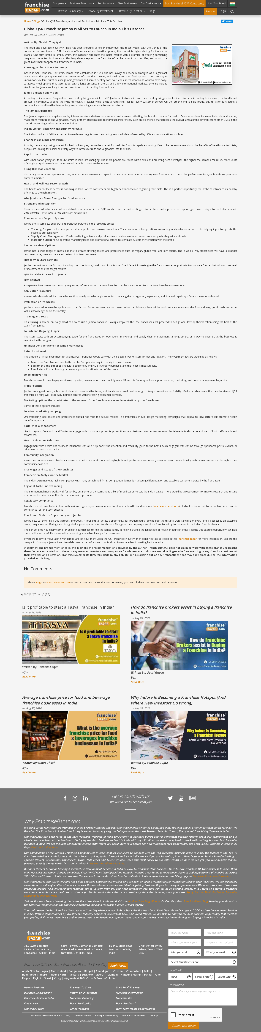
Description (176, 985)
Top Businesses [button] (149, 3)
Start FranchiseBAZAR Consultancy (184, 3)
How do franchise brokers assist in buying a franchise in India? (181, 609)
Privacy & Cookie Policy (106, 1015)
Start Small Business (128, 987)
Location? (174, 970)
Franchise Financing (82, 998)
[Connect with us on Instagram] (75, 798)
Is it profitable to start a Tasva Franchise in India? (68, 607)
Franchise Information (129, 992)
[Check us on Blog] (192, 798)
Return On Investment (83, 992)
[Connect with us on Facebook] (65, 798)
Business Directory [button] (81, 3)
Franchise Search (126, 1003)
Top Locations (106, 3)
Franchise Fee (124, 998)
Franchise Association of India (46, 1015)
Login (222, 11)
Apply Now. (118, 966)
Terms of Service (82, 1015)
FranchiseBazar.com (58, 582)
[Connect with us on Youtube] (181, 798)
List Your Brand (217, 3)
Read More (28, 676)
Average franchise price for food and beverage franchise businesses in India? (66, 700)
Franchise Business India (39, 998)
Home (27, 21)
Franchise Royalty (80, 1003)
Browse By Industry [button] (69, 11)
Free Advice (31, 1003)
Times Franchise (79, 1008)
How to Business (34, 987)
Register (210, 11)
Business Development (37, 992)
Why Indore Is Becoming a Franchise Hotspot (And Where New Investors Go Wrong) (178, 700)
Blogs (152, 11)
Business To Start (80, 987)
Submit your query (183, 1026)
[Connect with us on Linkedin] (85, 798)
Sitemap (153, 1015)
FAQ (68, 1015)
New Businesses (127, 3)
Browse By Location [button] (131, 11)
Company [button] (59, 3)
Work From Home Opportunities (135, 1008)
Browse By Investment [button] (100, 11)
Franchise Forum (34, 1008)
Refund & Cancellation (133, 1015)
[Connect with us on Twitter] (170, 798)
